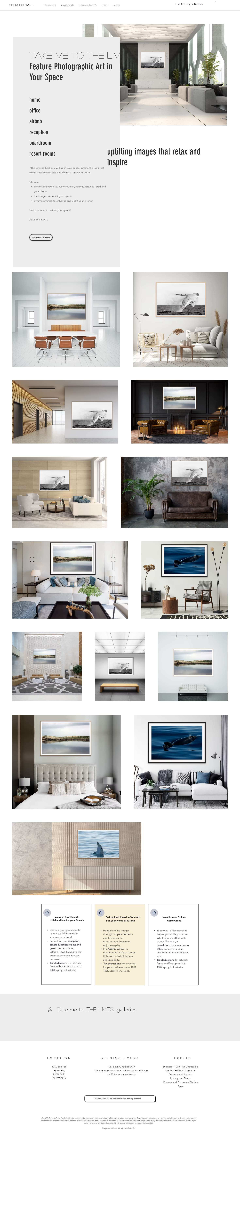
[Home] (47, 913)
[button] (215, 1)
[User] (50, 1010)
